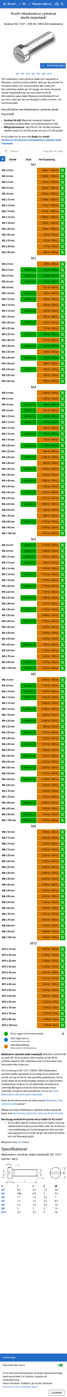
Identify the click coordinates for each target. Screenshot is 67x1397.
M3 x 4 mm (7, 270)
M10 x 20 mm (9, 955)
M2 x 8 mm (7, 193)
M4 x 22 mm (8, 451)
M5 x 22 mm (8, 592)
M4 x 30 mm (8, 469)
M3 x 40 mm (8, 357)
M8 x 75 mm (8, 919)
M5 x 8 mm (7, 551)
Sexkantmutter (55, 1113)
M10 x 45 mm (9, 984)
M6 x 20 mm (8, 720)
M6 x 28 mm (8, 738)
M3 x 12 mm (8, 299)
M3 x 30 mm (8, 346)
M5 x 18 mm (8, 580)
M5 (3, 1201)
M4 (3, 1197)
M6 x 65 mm (8, 785)
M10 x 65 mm (9, 1001)
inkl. (20, 1142)
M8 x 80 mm (8, 925)
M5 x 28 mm (8, 603)
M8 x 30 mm (8, 873)
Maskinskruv (25, 4)
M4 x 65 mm (8, 510)
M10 (3, 1212)
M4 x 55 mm (8, 498)
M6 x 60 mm (8, 779)
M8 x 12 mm (8, 838)
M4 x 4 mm (7, 392)
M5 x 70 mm (8, 656)
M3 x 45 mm (8, 363)
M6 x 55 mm (8, 773)
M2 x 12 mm (8, 205)
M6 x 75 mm (8, 797)
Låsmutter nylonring (36, 1113)
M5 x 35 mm (8, 615)
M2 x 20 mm (8, 229)
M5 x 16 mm (8, 574)
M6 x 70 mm (8, 791)
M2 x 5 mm (7, 182)
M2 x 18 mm (8, 223)
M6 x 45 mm (8, 761)
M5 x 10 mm (8, 556)
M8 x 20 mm (8, 855)
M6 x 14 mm (8, 703)
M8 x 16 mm (8, 849)
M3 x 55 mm (8, 375)
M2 (3, 1189)
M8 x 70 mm (8, 914)
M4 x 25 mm (8, 457)
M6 (3, 1204)
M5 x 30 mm (8, 609)
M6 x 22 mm (8, 726)
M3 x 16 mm (8, 311)
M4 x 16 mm (8, 433)
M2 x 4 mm (7, 176)
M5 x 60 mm (8, 644)
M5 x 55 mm (8, 638)
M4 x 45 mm (8, 486)
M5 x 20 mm (8, 586)
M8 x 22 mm (8, 861)
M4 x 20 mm (8, 445)
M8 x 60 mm (8, 908)
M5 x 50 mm (8, 633)
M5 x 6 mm (7, 545)
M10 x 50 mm (9, 990)
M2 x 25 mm (8, 240)
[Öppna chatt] (57, 4)
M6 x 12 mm (8, 697)
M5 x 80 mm (8, 662)
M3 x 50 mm (8, 369)
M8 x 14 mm (8, 843)
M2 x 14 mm (8, 211)
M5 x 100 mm (9, 668)
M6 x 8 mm (7, 685)
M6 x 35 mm (8, 750)
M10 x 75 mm (9, 1013)
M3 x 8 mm (7, 287)
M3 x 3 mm (7, 264)
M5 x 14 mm (8, 568)
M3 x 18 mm (8, 316)
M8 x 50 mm (8, 896)
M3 (3, 1193)
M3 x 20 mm (8, 322)
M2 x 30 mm (8, 252)
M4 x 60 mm (8, 504)
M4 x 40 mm (8, 480)
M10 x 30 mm (9, 966)
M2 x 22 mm (8, 234)
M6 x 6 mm (7, 679)
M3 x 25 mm (8, 334)
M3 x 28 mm (8, 340)
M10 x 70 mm (9, 1007)
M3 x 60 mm (8, 381)
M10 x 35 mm (9, 972)
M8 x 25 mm (8, 867)
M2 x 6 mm (7, 188)
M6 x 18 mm (8, 715)
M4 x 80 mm (8, 521)
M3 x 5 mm (7, 275)
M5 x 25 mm (8, 597)
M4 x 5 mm (7, 398)
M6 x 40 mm (8, 756)
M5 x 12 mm (8, 562)
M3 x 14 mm (8, 305)
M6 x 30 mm (8, 744)
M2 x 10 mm (8, 199)
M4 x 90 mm (8, 527)
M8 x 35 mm (8, 878)
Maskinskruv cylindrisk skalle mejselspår (43, 4)
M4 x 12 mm (8, 422)
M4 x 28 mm (8, 463)
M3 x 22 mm (8, 328)
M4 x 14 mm (8, 428)
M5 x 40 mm (8, 621)
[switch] (59, 1365)
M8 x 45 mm (8, 890)
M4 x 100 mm (9, 533)
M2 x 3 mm (7, 170)
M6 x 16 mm (8, 709)
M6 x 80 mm (8, 802)
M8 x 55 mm (8, 902)
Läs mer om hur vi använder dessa (20, 1386)
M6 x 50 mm (8, 767)
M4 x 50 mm (8, 492)
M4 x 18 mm (8, 439)
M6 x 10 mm (8, 691)
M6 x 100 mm (9, 820)
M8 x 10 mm (8, 832)
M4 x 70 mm (8, 515)
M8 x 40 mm (8, 884)
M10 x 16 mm (9, 949)
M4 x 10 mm (8, 416)
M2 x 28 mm (8, 246)
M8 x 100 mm (9, 937)
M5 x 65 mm (8, 650)
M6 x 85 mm (8, 808)
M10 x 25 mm (9, 960)
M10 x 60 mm (9, 996)
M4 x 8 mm (7, 410)
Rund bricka (19, 1113)
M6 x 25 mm (8, 732)
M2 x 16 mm (8, 217)
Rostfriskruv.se (13, 4)
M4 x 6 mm (7, 404)
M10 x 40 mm (9, 978)
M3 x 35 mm (8, 352)
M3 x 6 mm (7, 281)
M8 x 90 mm (8, 931)
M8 (3, 1208)
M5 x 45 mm (8, 627)
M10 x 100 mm (9, 1025)
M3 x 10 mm (8, 293)
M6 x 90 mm (8, 814)
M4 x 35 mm (8, 474)
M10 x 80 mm (9, 1019)
